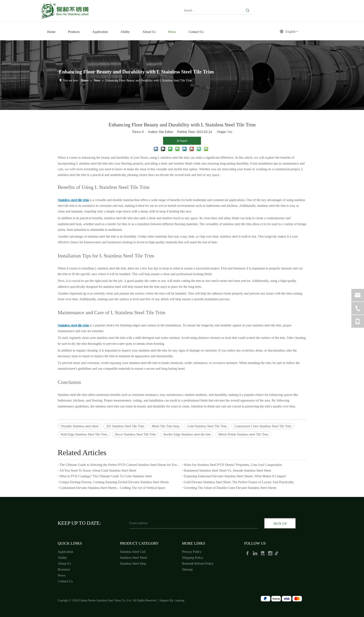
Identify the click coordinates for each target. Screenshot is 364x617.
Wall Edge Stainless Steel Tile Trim (83, 434)
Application (65, 551)
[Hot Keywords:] (248, 10)
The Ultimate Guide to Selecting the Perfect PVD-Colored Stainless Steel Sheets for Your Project (119, 465)
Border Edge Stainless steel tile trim (187, 434)
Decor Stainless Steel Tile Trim (135, 434)
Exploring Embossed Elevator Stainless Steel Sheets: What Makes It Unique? (235, 476)
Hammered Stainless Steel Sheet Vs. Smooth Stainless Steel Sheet (227, 470)
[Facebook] (248, 553)
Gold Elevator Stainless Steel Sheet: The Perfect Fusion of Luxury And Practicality (239, 482)
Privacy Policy (191, 551)
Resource (64, 569)
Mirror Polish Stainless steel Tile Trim (243, 434)
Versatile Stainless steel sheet (79, 426)
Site (229, 132)
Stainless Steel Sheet (133, 557)
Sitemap (187, 569)
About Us (64, 563)
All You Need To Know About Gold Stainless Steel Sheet (97, 470)
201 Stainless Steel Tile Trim (125, 426)
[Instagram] (270, 553)
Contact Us (65, 581)
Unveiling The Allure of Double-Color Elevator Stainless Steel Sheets (230, 488)
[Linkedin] (255, 553)
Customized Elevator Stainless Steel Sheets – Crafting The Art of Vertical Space (112, 488)
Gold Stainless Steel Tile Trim (207, 426)
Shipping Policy (192, 557)
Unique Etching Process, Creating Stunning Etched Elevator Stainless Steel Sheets (114, 482)
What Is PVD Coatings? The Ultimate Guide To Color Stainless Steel (105, 476)
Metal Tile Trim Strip (165, 426)
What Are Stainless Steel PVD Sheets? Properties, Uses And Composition (233, 465)
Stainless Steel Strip (133, 563)
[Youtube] (263, 553)
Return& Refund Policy (198, 563)
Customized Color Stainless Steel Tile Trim (262, 426)
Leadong (179, 600)
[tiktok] (277, 553)
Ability (62, 557)
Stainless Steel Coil (132, 551)
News (62, 575)
